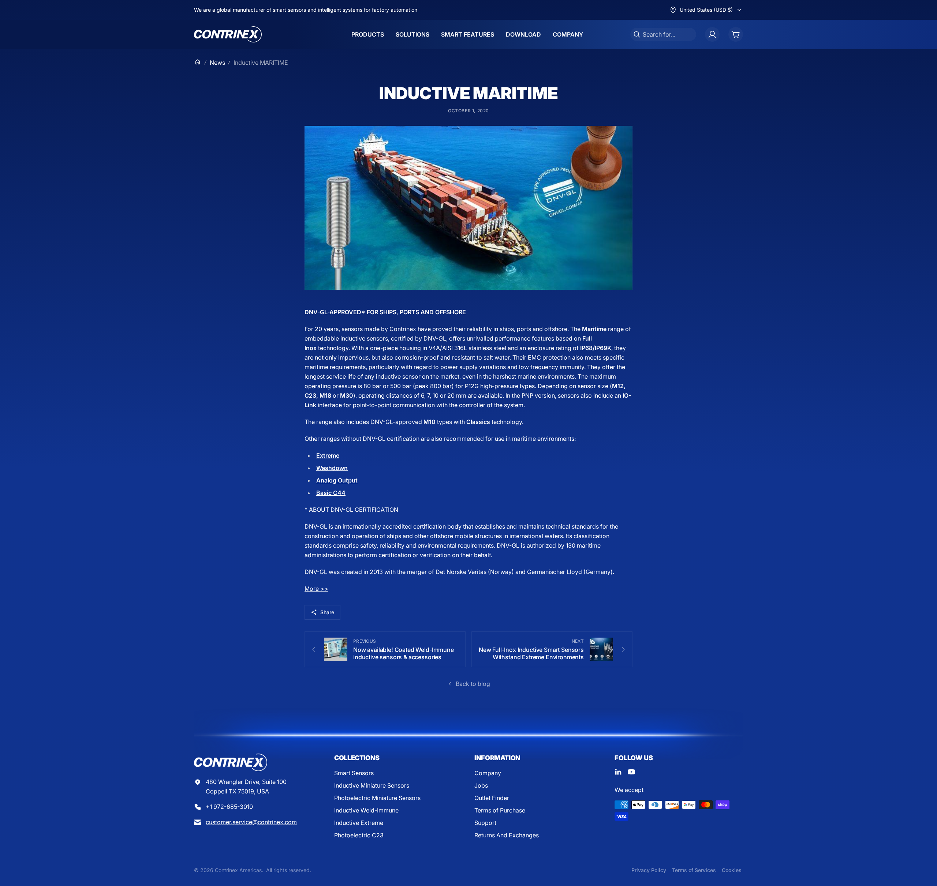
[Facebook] (618, 772)
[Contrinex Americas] (228, 34)
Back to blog (473, 683)
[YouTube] (631, 772)
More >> (316, 588)
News (217, 62)
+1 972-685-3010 (229, 806)
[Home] (197, 61)
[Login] (712, 34)
